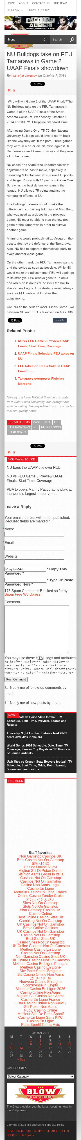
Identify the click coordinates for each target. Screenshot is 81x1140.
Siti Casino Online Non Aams (40, 974)
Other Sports (27, 1135)
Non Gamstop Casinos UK (40, 856)
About (23, 3)
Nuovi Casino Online (40, 1010)
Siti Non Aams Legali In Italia (40, 874)
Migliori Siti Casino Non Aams (40, 996)
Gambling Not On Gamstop (40, 921)
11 (59, 1044)
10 (50, 1044)
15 (30, 1048)
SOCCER (12, 1135)
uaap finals (17, 432)
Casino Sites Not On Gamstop (41, 942)
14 (21, 1048)
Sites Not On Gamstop (40, 903)
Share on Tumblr (60, 320)
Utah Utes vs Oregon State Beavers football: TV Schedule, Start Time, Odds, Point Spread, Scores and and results (39, 765)
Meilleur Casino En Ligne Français (40, 964)
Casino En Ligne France (40, 999)
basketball (42, 422)
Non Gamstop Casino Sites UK (40, 956)
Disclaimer (15, 10)
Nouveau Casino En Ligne (40, 982)
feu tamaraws (19, 427)
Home (11, 3)
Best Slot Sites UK (40, 939)
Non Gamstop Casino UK (40, 910)
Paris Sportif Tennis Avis (40, 1025)
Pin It (11, 90)
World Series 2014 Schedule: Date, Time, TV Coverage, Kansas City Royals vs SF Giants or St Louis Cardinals (39, 749)
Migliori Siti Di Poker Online (40, 871)
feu (57, 422)
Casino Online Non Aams (40, 992)
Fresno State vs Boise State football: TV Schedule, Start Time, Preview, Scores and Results (36, 720)
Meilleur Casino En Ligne (40, 949)
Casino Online (40, 913)
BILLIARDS (52, 1131)
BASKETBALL (24, 1131)
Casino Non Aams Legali (41, 885)
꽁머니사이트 (40, 978)
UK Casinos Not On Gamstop (40, 924)
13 (11, 1048)
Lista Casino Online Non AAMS (41, 1003)
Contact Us (41, 3)
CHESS (65, 1131)
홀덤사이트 (41, 863)
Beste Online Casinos (40, 928)
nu (36, 427)
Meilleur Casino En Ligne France (40, 892)
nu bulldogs (51, 427)
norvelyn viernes (23, 75)
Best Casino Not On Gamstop (40, 860)
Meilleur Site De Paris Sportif (41, 1014)
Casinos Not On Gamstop (40, 878)
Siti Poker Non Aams (40, 1007)
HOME (10, 1131)
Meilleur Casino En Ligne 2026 (40, 989)
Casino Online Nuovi (40, 867)
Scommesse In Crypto (40, 985)
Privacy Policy (38, 10)
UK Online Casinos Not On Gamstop (40, 946)
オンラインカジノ (40, 899)
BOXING (39, 1131)
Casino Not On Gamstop (40, 935)
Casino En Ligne (40, 888)
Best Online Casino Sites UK (41, 917)
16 (40, 1048)
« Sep (21, 1059)
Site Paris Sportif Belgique (41, 971)
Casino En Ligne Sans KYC (40, 1017)
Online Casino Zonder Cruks (40, 896)
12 (69, 1044)
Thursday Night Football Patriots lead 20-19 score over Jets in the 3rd (37, 735)
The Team (60, 3)
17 (50, 1048)
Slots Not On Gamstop (40, 906)
